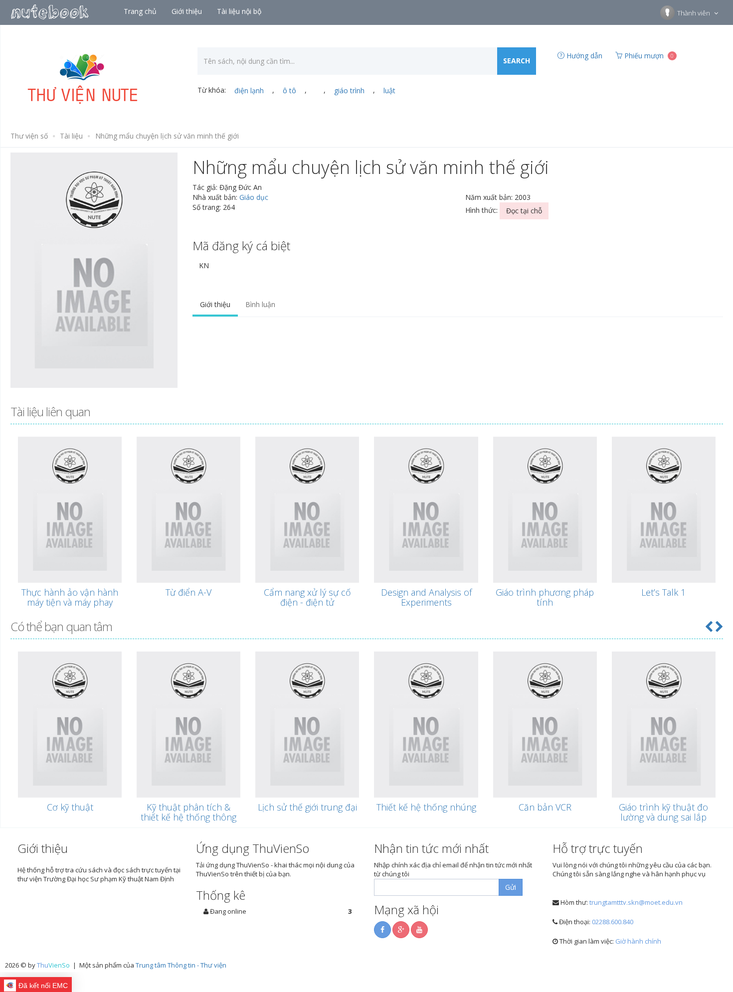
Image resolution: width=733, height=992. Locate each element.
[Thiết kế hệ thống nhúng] (426, 725)
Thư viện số (29, 136)
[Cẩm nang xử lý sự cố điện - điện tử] (307, 510)
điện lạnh (249, 90)
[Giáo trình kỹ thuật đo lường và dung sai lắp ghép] (664, 725)
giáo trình (349, 90)
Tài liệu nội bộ (240, 11)
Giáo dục (253, 197)
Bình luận (260, 304)
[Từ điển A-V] (188, 510)
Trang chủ (141, 11)
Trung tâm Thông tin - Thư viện (181, 965)
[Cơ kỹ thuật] (70, 725)
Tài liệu (71, 136)
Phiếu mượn (648, 55)
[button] (709, 626)
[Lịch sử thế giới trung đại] (307, 725)
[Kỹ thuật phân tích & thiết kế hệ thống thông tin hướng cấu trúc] (188, 725)
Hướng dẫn (583, 55)
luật (389, 90)
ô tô (289, 90)
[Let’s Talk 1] (664, 510)
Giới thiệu (215, 304)
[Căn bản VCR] (545, 725)
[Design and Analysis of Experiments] (426, 510)
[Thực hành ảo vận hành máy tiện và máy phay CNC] (70, 510)
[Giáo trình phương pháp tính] (545, 510)
